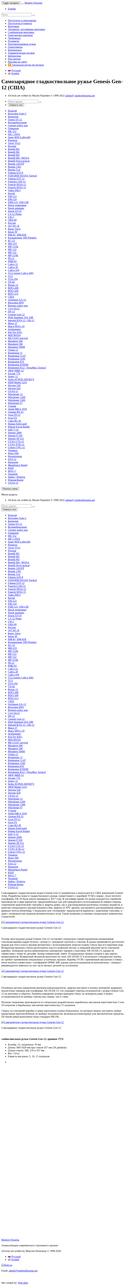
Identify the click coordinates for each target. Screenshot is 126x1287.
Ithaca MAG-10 (16, 326)
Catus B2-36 (14, 420)
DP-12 (11, 311)
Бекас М (12, 231)
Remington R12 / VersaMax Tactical (27, 367)
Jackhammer (14, 329)
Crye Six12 (14, 308)
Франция (13, 462)
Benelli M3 (14, 155)
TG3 (10, 276)
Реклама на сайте (17, 61)
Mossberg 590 (15, 344)
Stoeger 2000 (15, 432)
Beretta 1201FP (16, 163)
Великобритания (17, 122)
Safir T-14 (13, 429)
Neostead (13, 474)
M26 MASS (14, 335)
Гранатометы (15, 47)
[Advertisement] (63, 1095)
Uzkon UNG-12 (16, 447)
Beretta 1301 (14, 166)
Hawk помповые (17, 205)
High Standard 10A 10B (20, 317)
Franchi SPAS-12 (17, 184)
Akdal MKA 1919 (17, 409)
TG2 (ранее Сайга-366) (20, 273)
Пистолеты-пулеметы (20, 23)
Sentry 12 (13, 376)
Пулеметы (13, 41)
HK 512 (12, 131)
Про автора (14, 58)
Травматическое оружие (21, 53)
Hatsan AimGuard (17, 423)
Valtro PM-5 (14, 190)
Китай (11, 193)
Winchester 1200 (16, 397)
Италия (12, 146)
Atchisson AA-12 (17, 299)
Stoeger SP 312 (16, 438)
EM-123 (12, 196)
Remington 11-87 (17, 355)
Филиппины (15, 456)
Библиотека (14, 55)
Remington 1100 (16, 358)
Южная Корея (15, 480)
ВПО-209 (13, 290)
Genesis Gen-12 (16, 314)
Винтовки (13, 26)
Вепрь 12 (13, 285)
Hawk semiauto (16, 208)
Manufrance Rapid (17, 465)
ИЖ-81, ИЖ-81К (17, 234)
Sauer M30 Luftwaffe (19, 137)
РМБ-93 (12, 261)
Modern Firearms (33, 2)
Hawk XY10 (14, 211)
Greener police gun (18, 125)
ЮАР (11, 468)
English (12, 8)
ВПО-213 (13, 293)
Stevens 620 (14, 388)
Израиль (12, 140)
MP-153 (12, 252)
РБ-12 (11, 258)
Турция (12, 406)
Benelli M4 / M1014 (18, 158)
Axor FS (12, 417)
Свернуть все (16, 105)
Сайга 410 (13, 270)
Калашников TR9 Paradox (22, 237)
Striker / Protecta (16, 477)
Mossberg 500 (15, 341)
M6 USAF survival (18, 338)
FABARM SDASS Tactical (22, 175)
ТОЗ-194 (13, 279)
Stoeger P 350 (15, 435)
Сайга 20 (13, 267)
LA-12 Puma (14, 214)
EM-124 (12, 199)
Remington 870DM (18, 364)
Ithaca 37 (12, 323)
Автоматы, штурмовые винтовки (26, 29)
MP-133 (12, 249)
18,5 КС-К (13, 225)
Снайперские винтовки (21, 32)
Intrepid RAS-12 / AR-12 (21, 320)
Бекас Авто (14, 228)
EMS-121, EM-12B (18, 202)
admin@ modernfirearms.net (80, 95)
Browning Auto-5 (17, 113)
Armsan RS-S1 (16, 412)
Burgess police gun (18, 305)
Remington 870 (16, 361)
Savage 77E (14, 373)
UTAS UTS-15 (16, 441)
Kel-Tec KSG (15, 332)
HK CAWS (14, 134)
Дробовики (14, 38)
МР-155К (13, 255)
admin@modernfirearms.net (23, 1270)
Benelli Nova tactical (19, 161)
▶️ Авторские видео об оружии (26, 65)
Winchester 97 (15, 403)
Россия (12, 223)
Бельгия (12, 110)
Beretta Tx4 (14, 169)
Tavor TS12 (14, 143)
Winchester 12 (15, 394)
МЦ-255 (12, 243)
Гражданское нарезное (20, 35)
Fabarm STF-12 (16, 178)
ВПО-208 (13, 288)
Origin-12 (13, 350)
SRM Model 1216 (17, 382)
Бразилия (13, 116)
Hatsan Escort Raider (19, 426)
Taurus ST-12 (15, 119)
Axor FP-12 (14, 415)
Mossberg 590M (16, 347)
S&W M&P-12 (16, 370)
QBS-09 (12, 220)
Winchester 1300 (16, 400)
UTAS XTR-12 (16, 444)
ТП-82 (11, 282)
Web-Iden (23, 1282)
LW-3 (11, 217)
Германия (13, 128)
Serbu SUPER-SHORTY (21, 379)
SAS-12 (12, 459)
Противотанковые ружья (22, 44)
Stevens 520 (14, 385)
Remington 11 (15, 352)
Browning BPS (16, 302)
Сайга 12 (13, 264)
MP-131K (13, 246)
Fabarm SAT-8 (15, 172)
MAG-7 (12, 471)
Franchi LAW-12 (17, 181)
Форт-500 (13, 453)
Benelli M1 (14, 149)
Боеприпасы (15, 50)
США (11, 296)
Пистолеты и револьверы (22, 20)
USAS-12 (13, 391)
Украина (12, 450)
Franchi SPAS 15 (17, 187)
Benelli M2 (14, 152)
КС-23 (11, 240)
